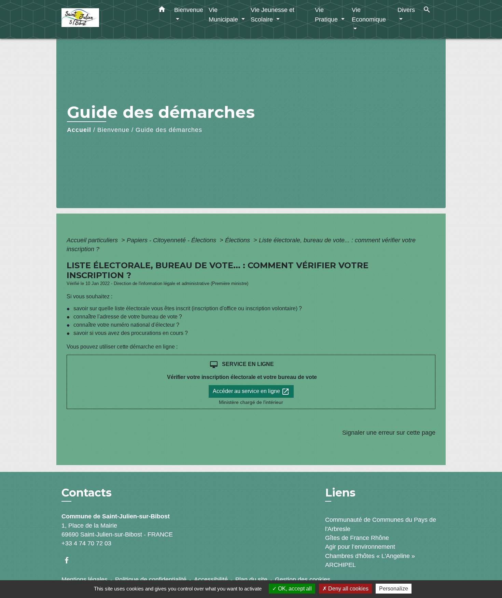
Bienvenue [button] (188, 9)
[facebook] (69, 560)
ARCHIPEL (340, 564)
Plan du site (251, 579)
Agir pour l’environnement (360, 546)
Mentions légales (84, 579)
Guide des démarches (169, 129)
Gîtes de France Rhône (357, 537)
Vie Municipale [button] (224, 14)
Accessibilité (211, 579)
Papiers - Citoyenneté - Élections (172, 240)
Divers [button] (406, 9)
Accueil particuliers (93, 240)
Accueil (79, 129)
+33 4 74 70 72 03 (86, 543)
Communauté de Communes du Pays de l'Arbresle (380, 524)
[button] (161, 10)
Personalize (393, 589)
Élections (238, 240)
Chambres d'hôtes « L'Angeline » (370, 556)
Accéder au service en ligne (251, 392)
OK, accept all (294, 589)
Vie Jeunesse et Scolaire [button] (272, 14)
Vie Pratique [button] (327, 14)
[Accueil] (104, 19)
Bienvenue (113, 129)
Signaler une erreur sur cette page (388, 432)
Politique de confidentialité (150, 579)
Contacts (86, 492)
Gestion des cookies (302, 579)
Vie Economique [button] (369, 14)
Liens (340, 492)
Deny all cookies (347, 589)
